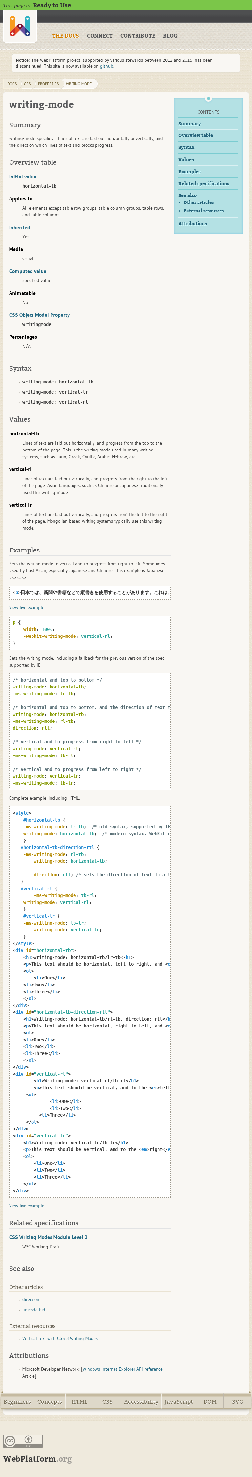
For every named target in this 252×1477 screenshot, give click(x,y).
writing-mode (79, 83)
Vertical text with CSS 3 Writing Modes (60, 1338)
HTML (79, 1402)
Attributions (192, 224)
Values (186, 159)
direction (30, 1299)
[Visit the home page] (20, 26)
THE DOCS (65, 36)
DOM (210, 1402)
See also (187, 195)
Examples (189, 172)
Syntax (186, 147)
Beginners (17, 1402)
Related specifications (203, 184)
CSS (107, 1402)
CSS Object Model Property (39, 315)
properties (48, 83)
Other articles (199, 202)
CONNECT (100, 36)
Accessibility (141, 1402)
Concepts (49, 1402)
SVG (237, 1402)
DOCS (12, 83)
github (106, 66)
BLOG (170, 36)
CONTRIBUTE (137, 36)
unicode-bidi (34, 1310)
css (27, 83)
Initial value (22, 176)
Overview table (195, 135)
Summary (189, 124)
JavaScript (179, 1402)
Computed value (27, 271)
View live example (26, 607)
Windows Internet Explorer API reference (123, 1369)
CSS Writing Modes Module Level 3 (48, 1237)
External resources (204, 210)
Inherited (19, 227)
